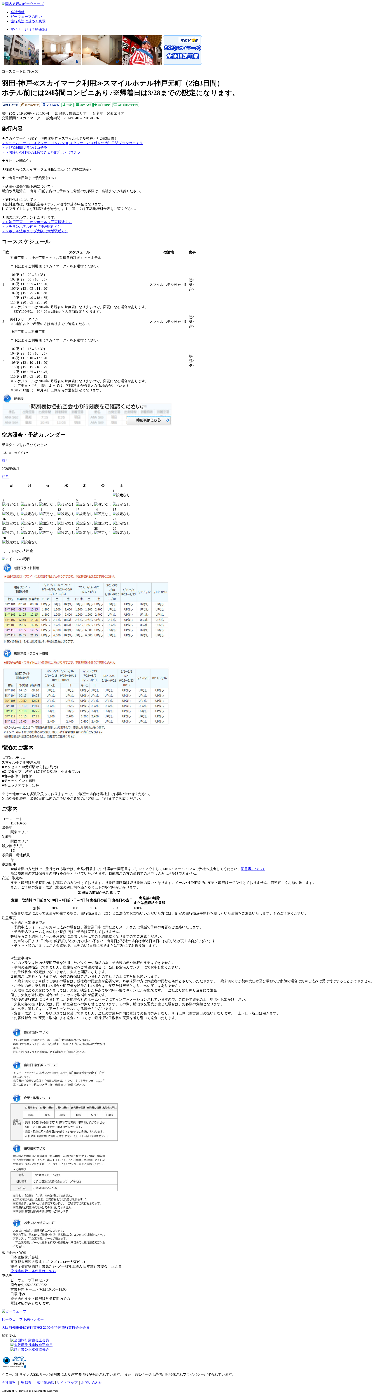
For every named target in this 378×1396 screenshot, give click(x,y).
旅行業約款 (45, 1382)
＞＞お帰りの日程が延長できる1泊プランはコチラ (41, 152)
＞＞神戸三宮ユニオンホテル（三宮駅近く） (37, 222)
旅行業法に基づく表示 (28, 21)
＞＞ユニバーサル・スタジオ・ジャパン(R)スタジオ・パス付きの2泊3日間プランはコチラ (72, 143)
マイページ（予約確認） (29, 29)
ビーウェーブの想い (26, 16)
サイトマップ (67, 1382)
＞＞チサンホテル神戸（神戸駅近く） (31, 226)
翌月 (5, 477)
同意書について (253, 869)
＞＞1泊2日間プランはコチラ (24, 147)
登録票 (26, 1382)
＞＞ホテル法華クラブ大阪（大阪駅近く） (35, 231)
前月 (5, 460)
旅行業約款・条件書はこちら (33, 1271)
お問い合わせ (91, 1382)
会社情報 (17, 12)
